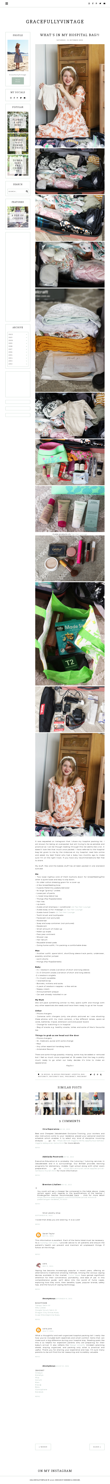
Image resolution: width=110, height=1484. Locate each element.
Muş (37, 1377)
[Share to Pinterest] (97, 1075)
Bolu (37, 1387)
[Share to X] (91, 1075)
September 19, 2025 (63, 1298)
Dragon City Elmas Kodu (47, 1312)
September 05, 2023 (44, 1215)
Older (96, 1447)
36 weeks (45, 1074)
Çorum (38, 1380)
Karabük (39, 1392)
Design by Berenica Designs (67, 1480)
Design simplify (77, 1345)
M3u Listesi (40, 1308)
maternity (43, 1076)
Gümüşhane (41, 1389)
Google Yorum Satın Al (46, 1310)
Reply (37, 1147)
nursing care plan (49, 1243)
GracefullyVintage (55, 22)
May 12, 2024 (48, 1266)
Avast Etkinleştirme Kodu (47, 1315)
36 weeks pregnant (61, 1074)
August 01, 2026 (62, 1366)
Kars (37, 1382)
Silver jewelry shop (51, 1213)
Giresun (39, 1373)
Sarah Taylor (49, 1233)
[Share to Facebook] (94, 1075)
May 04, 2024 (48, 1236)
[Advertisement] (18, 277)
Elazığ (38, 1385)
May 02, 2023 (64, 1129)
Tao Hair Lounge (79, 534)
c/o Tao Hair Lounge (81, 907)
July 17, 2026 (48, 1331)
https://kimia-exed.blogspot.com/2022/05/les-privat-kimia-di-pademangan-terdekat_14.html (67, 1198)
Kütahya (39, 1375)
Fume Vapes (74, 1275)
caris (45, 1264)
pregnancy (70, 1076)
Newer (44, 1447)
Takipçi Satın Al (42, 1305)
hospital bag (78, 1074)
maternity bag (56, 1076)
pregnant (82, 1076)
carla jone (47, 1329)
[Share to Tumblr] (101, 1075)
